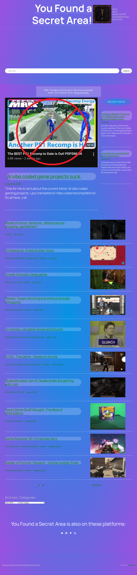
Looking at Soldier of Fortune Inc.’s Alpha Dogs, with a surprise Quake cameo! (115, 116)
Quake (21, 392)
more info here (81, 92)
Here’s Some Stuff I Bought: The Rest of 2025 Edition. (33, 411)
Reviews (8, 234)
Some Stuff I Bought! (14, 421)
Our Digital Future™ (14, 282)
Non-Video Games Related (33, 337)
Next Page (96, 485)
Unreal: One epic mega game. (26, 274)
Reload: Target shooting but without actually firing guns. (37, 300)
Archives (11, 497)
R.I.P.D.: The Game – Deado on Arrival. (31, 356)
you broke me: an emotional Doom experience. (115, 154)
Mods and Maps (11, 392)
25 (43, 485)
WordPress (131, 565)
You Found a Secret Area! (62, 14)
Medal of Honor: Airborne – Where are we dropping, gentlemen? (35, 224)
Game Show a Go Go (13, 337)
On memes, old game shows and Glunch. (34, 329)
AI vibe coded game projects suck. (44, 176)
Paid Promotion (32, 258)
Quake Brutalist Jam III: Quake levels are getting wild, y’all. (39, 382)
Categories (27, 497)
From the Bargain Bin (14, 310)
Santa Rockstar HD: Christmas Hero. (31, 438)
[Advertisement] (68, 49)
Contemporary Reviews (15, 258)
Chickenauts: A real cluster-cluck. (29, 250)
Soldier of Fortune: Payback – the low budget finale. (42, 462)
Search (126, 71)
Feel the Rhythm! (12, 446)
